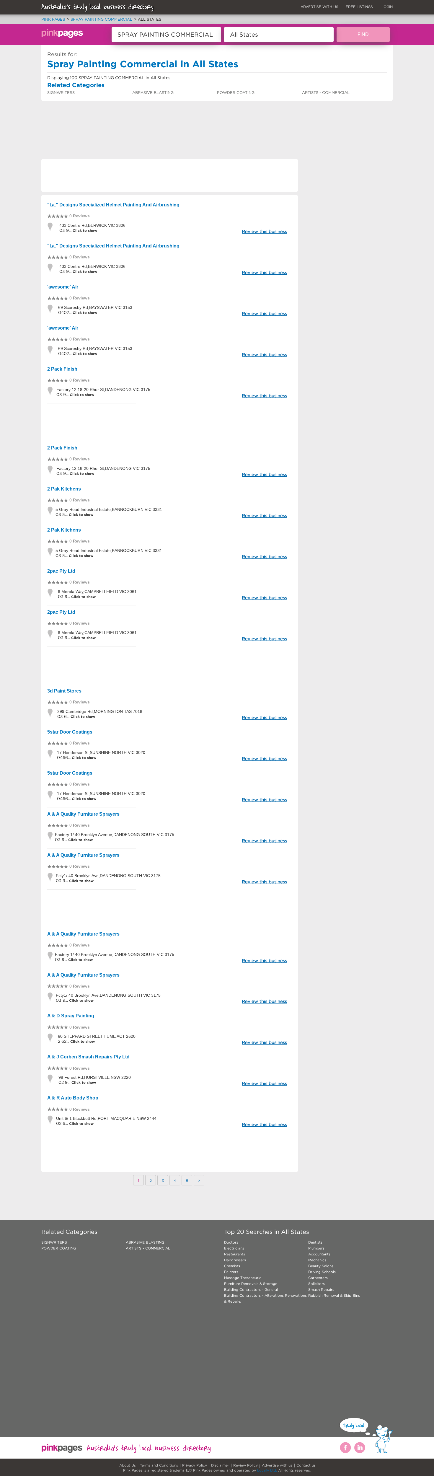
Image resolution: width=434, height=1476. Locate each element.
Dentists (315, 1242)
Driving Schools (322, 1272)
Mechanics (317, 1260)
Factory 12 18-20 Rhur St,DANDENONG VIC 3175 (103, 389)
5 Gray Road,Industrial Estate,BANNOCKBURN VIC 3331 (109, 509)
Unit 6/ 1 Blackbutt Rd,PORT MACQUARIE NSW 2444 (106, 1118)
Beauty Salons (320, 1266)
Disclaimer (220, 1465)
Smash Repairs (321, 1289)
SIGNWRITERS (61, 92)
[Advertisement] (148, 116)
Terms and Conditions (159, 1465)
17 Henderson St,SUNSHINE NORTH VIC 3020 (101, 752)
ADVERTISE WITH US (319, 7)
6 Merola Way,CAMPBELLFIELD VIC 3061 (97, 591)
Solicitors (316, 1284)
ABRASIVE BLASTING (153, 92)
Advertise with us (277, 1465)
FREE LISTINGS (359, 7)
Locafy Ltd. (267, 1470)
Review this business (264, 231)
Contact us (306, 1465)
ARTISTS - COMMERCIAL (326, 92)
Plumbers (316, 1248)
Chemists (232, 1266)
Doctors (231, 1242)
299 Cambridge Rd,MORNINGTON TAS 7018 (99, 711)
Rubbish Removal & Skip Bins (334, 1295)
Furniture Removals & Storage (250, 1284)
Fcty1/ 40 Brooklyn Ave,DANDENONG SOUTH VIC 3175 (108, 875)
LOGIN (387, 7)
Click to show (84, 230)
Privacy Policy (194, 1465)
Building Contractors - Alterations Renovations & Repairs (265, 1298)
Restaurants (234, 1254)
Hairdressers (235, 1260)
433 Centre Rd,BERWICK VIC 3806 (92, 225)
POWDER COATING (235, 92)
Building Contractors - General (251, 1289)
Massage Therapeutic (242, 1278)
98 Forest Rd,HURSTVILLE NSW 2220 (94, 1077)
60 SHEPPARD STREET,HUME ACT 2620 (97, 1036)
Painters (231, 1272)
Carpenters (318, 1278)
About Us (127, 1465)
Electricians (234, 1248)
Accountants (319, 1254)
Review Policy (245, 1465)
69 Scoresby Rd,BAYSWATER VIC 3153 (95, 307)
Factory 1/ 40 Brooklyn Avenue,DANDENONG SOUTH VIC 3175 (114, 834)
